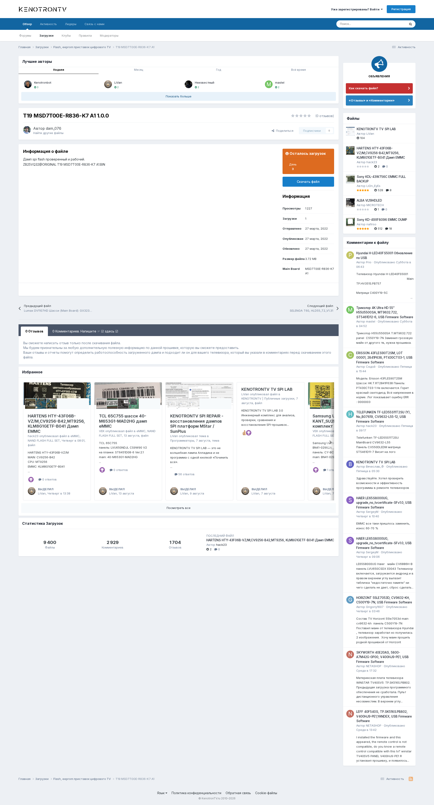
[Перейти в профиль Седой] (350, 355)
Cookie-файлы (266, 793)
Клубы (66, 35)
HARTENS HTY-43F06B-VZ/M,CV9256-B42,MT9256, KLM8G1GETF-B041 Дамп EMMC (56, 424)
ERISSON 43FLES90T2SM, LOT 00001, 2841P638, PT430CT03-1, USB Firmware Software (384, 357)
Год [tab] (218, 69)
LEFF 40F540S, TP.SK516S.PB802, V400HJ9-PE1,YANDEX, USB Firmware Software (384, 716)
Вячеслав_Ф (375, 466)
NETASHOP (373, 666)
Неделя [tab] (58, 69)
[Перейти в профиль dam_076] (27, 130)
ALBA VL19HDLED (369, 200)
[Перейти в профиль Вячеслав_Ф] (350, 464)
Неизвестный (204, 82)
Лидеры (70, 24)
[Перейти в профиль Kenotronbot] (28, 84)
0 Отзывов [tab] (34, 331)
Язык (161, 793)
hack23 (33, 436)
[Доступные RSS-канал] (410, 779)
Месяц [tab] (138, 69)
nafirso (371, 224)
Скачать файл (308, 182)
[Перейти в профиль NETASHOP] (350, 654)
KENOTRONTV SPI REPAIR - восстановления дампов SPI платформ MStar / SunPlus (196, 424)
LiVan (118, 82)
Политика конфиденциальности (196, 793)
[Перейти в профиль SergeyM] (350, 500)
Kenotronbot (42, 82)
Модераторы (109, 35)
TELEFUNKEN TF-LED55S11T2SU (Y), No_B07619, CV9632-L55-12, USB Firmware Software (383, 416)
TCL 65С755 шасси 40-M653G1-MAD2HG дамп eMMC (123, 421)
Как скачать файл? (363, 88)
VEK (101, 431)
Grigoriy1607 (375, 607)
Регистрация (401, 9)
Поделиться (283, 130)
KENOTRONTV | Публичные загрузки (267, 398)
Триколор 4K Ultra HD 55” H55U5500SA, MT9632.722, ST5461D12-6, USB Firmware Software (384, 312)
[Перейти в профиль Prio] (350, 255)
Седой (370, 366)
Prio (368, 262)
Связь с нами (94, 24)
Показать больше (178, 96)
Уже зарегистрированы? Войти (356, 9)
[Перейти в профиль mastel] (269, 84)
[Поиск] (410, 24)
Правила (85, 35)
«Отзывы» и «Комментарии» (372, 100)
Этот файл (392, 24)
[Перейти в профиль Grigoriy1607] (350, 600)
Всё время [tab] (298, 69)
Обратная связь (238, 793)
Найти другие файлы (48, 133)
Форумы (25, 35)
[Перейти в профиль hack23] (350, 414)
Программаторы (182, 440)
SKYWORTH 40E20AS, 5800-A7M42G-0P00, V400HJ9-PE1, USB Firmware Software (382, 657)
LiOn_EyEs (373, 186)
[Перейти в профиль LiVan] (108, 84)
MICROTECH (375, 205)
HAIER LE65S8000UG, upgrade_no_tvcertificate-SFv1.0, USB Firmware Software (384, 502)
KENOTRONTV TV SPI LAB (266, 389)
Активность (48, 24)
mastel (279, 82)
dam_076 (53, 128)
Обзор (27, 24)
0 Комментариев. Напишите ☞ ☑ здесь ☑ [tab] (85, 331)
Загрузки (46, 35)
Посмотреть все (179, 508)
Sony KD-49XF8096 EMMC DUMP (382, 219)
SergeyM (372, 511)
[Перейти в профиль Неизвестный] (188, 84)
